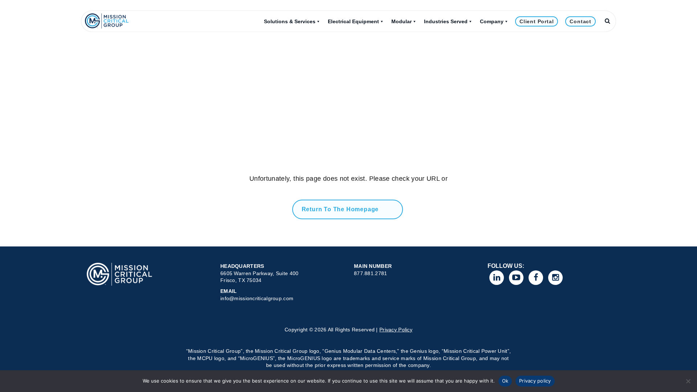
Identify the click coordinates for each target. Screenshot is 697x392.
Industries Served (446, 21)
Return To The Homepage (340, 209)
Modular (401, 21)
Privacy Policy (395, 329)
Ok (505, 381)
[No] (688, 381)
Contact (580, 21)
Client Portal (536, 21)
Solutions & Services (289, 21)
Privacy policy (535, 381)
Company (492, 21)
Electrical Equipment (353, 21)
